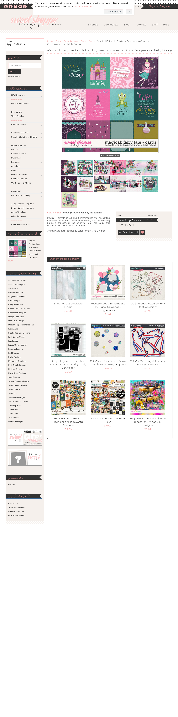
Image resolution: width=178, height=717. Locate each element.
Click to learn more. (83, 6)
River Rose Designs (17, 373)
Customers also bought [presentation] (64, 259)
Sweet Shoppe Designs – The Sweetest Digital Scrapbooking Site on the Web (38, 22)
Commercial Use (18, 124)
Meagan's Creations (17, 361)
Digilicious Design (16, 321)
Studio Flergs (14, 389)
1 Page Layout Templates (22, 204)
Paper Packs (16, 158)
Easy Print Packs (18, 153)
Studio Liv (12, 393)
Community (111, 25)
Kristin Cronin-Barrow (17, 345)
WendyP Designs (15, 421)
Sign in (153, 6)
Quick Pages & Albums (21, 183)
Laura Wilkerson (15, 349)
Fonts (13, 170)
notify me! (124, 225)
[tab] (64, 259)
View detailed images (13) (110, 156)
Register (165, 6)
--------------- (16, 99)
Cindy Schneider (15, 304)
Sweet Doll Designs (16, 397)
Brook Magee (14, 300)
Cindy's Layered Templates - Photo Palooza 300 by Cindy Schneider (68, 364)
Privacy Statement (16, 511)
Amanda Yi (13, 288)
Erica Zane (13, 329)
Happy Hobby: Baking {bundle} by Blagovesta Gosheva (68, 422)
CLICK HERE (54, 212)
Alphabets (15, 166)
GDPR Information (16, 515)
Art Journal (16, 191)
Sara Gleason (14, 377)
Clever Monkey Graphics (19, 309)
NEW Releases (17, 95)
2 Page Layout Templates (22, 208)
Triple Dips (13, 413)
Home (50, 41)
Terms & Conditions (16, 507)
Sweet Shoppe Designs (18, 401)
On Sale (11, 485)
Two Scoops (13, 417)
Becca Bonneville (15, 292)
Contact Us (13, 503)
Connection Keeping (17, 313)
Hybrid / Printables (19, 174)
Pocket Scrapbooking (67, 41)
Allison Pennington (16, 284)
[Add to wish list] (142, 232)
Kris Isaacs (13, 341)
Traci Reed (13, 409)
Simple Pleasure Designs (19, 381)
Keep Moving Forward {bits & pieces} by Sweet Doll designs (148, 422)
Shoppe (93, 25)
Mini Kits (15, 149)
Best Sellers (16, 112)
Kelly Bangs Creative (17, 337)
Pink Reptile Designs (17, 365)
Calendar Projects (19, 179)
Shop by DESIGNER (20, 133)
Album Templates (18, 212)
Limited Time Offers (20, 103)
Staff (155, 25)
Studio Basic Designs (17, 385)
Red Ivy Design (15, 369)
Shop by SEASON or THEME (24, 137)
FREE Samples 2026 (20, 224)
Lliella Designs (14, 357)
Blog (126, 25)
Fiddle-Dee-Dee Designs (19, 333)
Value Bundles (17, 116)
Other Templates (18, 216)
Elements (15, 162)
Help (166, 25)
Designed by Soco (16, 317)
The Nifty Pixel (14, 405)
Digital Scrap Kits (18, 145)
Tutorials (140, 25)
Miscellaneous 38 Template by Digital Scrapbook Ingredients (108, 307)
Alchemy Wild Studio (17, 280)
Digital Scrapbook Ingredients (21, 325)
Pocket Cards (88, 41)
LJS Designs (13, 353)
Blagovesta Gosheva (17, 296)
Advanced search (14, 76)
